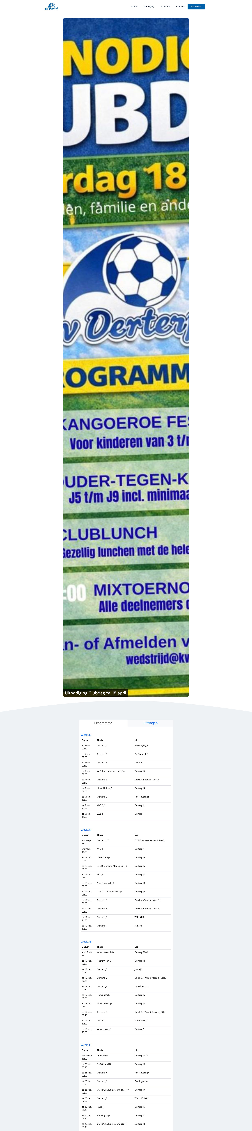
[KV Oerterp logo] (51, 3)
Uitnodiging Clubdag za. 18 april (95, 692)
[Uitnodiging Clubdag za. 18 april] (126, 357)
